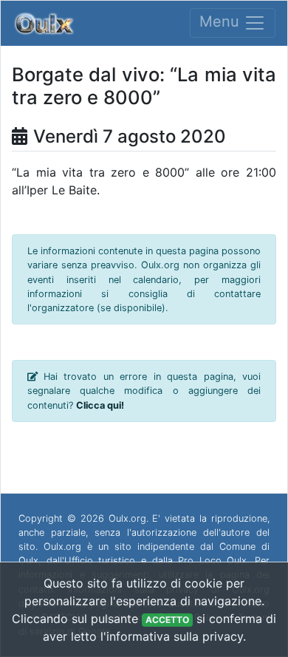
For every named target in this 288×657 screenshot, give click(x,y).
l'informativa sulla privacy (171, 636)
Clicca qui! (100, 405)
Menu (221, 22)
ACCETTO (167, 619)
